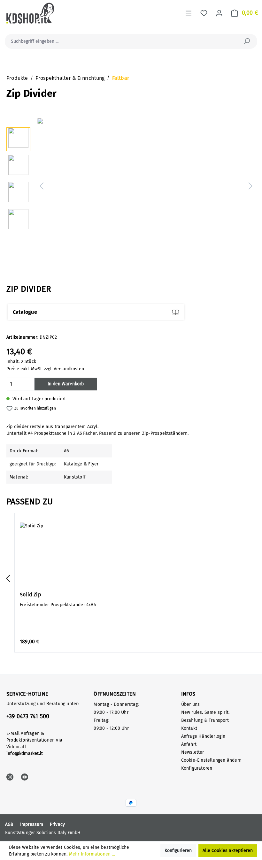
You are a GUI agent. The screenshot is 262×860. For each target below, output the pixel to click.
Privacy (57, 824)
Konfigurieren (178, 850)
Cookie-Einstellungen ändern (211, 760)
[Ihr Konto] (219, 13)
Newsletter (192, 752)
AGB (9, 824)
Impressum (31, 824)
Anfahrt (188, 744)
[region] (131, 186)
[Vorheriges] (41, 186)
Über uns (190, 704)
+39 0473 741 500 (27, 716)
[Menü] (188, 13)
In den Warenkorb (66, 384)
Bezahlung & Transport (205, 720)
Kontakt (189, 728)
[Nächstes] (250, 186)
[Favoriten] (204, 13)
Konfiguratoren (196, 768)
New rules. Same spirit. (205, 712)
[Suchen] (246, 41)
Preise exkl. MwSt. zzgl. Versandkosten (45, 369)
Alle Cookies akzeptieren (228, 850)
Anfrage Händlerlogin (203, 736)
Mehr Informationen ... (92, 854)
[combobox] (124, 41)
